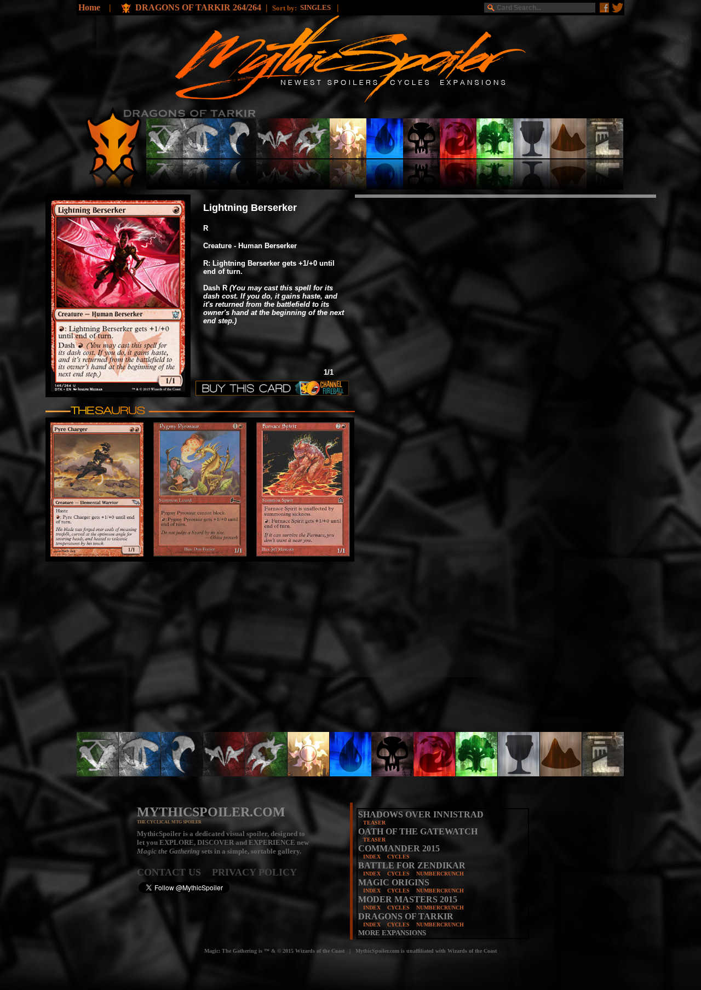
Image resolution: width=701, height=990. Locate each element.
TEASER (374, 823)
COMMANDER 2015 (399, 848)
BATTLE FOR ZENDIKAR (412, 865)
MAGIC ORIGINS (393, 882)
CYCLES (398, 857)
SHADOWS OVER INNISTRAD (421, 814)
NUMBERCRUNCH (440, 874)
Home (89, 7)
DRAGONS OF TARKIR (405, 916)
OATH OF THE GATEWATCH (418, 831)
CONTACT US (174, 872)
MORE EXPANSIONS (392, 933)
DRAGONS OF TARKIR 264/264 (198, 7)
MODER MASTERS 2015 (407, 899)
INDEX (372, 857)
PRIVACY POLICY (254, 872)
